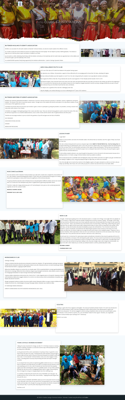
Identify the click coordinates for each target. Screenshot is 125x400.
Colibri (86, 397)
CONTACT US (102, 3)
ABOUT (51, 3)
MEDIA (93, 3)
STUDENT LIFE (83, 3)
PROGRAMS (61, 3)
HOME (45, 3)
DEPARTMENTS (72, 3)
